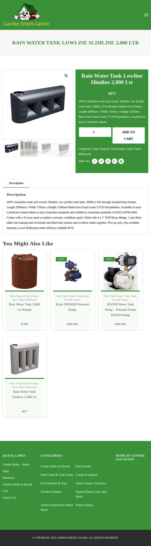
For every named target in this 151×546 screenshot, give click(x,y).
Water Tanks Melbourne (24, 300)
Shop (6, 471)
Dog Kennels (83, 466)
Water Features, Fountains (91, 483)
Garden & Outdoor (87, 474)
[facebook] (94, 161)
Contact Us (9, 497)
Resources (9, 477)
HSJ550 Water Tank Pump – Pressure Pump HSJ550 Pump (120, 310)
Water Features (84, 505)
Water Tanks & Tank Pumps (108, 148)
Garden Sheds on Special (17, 484)
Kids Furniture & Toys (54, 483)
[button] (66, 75)
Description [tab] (16, 183)
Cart (5, 491)
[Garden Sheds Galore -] (26, 15)
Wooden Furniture (51, 491)
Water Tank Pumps (65, 296)
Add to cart (128, 135)
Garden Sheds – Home (16, 464)
